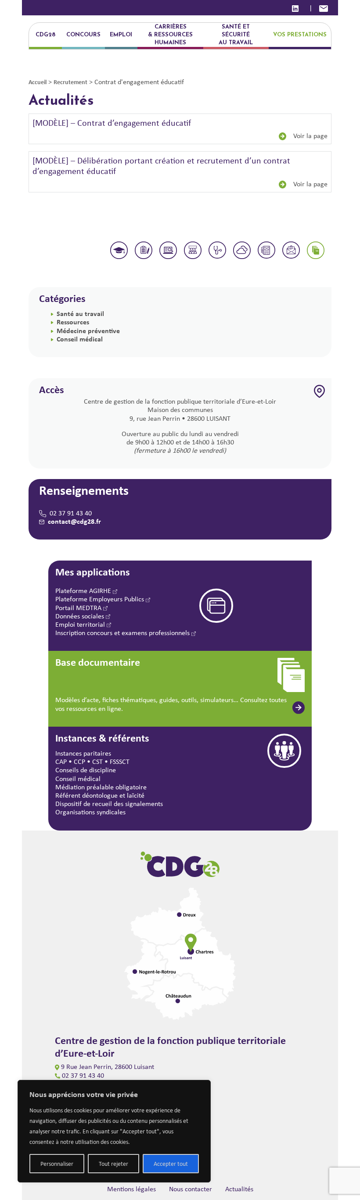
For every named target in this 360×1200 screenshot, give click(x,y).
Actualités (239, 1188)
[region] (114, 1131)
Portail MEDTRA (79, 607)
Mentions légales (131, 1188)
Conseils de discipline (85, 769)
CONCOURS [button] (83, 35)
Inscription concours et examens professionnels (123, 632)
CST (97, 761)
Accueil (38, 82)
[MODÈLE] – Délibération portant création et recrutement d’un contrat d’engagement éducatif (161, 165)
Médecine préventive (88, 330)
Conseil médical (80, 339)
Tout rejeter (113, 1164)
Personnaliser (56, 1164)
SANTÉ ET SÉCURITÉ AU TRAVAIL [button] (236, 35)
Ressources (73, 322)
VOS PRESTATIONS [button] (300, 35)
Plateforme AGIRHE (84, 590)
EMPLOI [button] (121, 35)
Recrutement (70, 82)
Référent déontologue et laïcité (99, 795)
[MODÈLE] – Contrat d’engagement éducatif (111, 122)
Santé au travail (80, 313)
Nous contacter (190, 1188)
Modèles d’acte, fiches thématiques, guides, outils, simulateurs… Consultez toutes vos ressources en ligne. (171, 704)
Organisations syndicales (90, 812)
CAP (61, 761)
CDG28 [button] (45, 35)
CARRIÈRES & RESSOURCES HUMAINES (170, 35)
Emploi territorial (81, 624)
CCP (79, 761)
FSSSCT (120, 761)
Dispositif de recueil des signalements (109, 803)
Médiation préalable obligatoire (101, 787)
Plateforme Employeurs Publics (100, 599)
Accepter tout (171, 1164)
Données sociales (80, 616)
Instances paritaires (83, 753)
